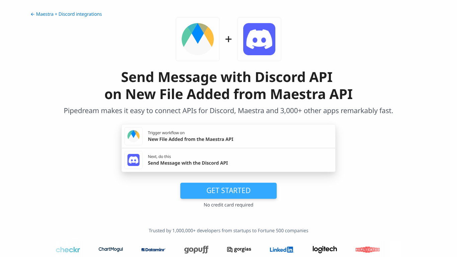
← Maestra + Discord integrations (66, 14)
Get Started (228, 190)
